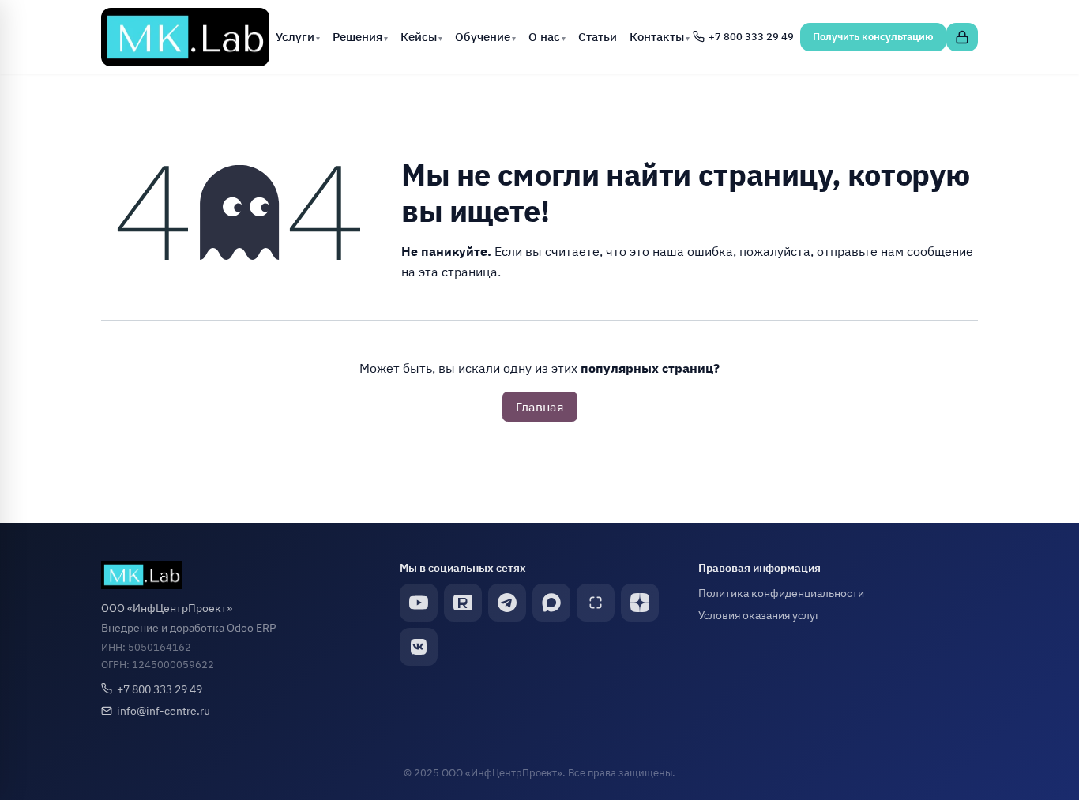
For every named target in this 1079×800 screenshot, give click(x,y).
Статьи (597, 36)
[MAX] (551, 603)
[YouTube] (419, 603)
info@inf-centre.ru (163, 710)
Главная (540, 407)
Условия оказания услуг (759, 614)
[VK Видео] (419, 647)
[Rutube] (463, 603)
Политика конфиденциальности (781, 592)
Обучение (482, 36)
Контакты (657, 36)
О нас (544, 36)
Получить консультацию (873, 36)
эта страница (458, 272)
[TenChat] (596, 603)
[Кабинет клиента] (962, 37)
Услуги (295, 36)
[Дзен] (640, 603)
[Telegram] (507, 603)
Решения (357, 36)
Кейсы (418, 36)
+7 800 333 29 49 (159, 689)
